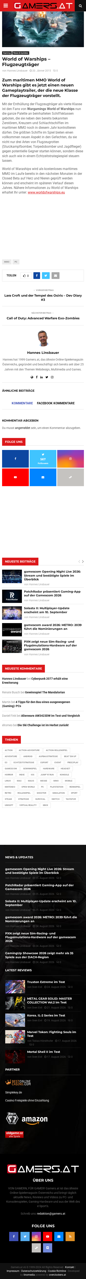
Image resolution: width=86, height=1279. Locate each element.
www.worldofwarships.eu (46, 192)
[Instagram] (36, 1236)
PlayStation (56, 787)
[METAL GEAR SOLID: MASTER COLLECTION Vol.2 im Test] (15, 1003)
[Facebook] (13, 1236)
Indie (22, 775)
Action (9, 750)
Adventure (11, 756)
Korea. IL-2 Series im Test (46, 1015)
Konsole (64, 775)
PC (16, 262)
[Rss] (70, 1236)
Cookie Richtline (57, 1271)
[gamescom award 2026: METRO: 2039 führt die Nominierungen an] (12, 629)
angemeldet (22, 428)
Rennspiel (75, 787)
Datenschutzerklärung (33, 1271)
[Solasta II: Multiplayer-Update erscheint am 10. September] (12, 613)
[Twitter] (25, 1236)
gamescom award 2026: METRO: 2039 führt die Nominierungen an (53, 627)
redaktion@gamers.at (51, 1213)
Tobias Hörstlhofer (42, 1040)
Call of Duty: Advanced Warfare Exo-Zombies (43, 318)
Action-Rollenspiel (56, 750)
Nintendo (10, 787)
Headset (65, 768)
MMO (6, 262)
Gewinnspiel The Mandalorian (45, 692)
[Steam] (36, 1247)
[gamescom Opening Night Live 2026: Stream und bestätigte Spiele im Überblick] (12, 576)
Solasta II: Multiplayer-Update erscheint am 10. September (47, 610)
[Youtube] (47, 1236)
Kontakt (69, 1267)
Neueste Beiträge (20, 561)
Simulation (58, 793)
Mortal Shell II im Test (43, 1052)
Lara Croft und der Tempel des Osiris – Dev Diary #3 (43, 297)
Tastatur (71, 799)
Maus (31, 781)
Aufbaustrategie (48, 756)
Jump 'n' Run (47, 775)
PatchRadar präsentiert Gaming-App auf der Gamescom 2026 (52, 593)
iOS (32, 775)
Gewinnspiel (30, 768)
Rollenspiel (24, 793)
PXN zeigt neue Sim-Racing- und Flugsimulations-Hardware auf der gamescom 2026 (50, 645)
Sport (74, 793)
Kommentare (22, 403)
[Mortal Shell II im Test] (15, 1056)
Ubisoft (9, 805)
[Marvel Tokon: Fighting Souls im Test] (15, 1036)
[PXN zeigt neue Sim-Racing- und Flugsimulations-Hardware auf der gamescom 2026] (12, 646)
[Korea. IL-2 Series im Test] (15, 1020)
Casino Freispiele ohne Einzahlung (27, 1100)
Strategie (23, 799)
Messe (43, 781)
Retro (8, 793)
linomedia (29, 1274)
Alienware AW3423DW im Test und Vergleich (50, 715)
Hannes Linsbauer (17, 70)
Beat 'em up (70, 756)
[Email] (58, 1236)
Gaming (7, 53)
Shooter (41, 793)
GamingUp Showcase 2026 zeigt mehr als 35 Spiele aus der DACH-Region (39, 955)
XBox (45, 805)
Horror (9, 775)
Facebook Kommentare (56, 403)
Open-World (28, 787)
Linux (8, 781)
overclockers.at (57, 1274)
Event (57, 762)
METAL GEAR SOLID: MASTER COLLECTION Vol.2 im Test (49, 1000)
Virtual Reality (28, 805)
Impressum (13, 1271)
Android (28, 756)
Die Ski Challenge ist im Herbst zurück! (43, 725)
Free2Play (72, 762)
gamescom (11, 768)
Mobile (68, 781)
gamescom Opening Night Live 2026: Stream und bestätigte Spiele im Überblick (52, 575)
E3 (6, 762)
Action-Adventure (29, 750)
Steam (8, 799)
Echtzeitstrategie (24, 762)
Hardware (48, 768)
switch (55, 799)
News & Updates (20, 53)
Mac (19, 781)
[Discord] (47, 1247)
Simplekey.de (13, 1092)
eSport (44, 762)
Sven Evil (37, 1007)
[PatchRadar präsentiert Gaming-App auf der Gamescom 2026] (12, 596)
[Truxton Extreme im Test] (15, 986)
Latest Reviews (18, 970)
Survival (40, 799)
